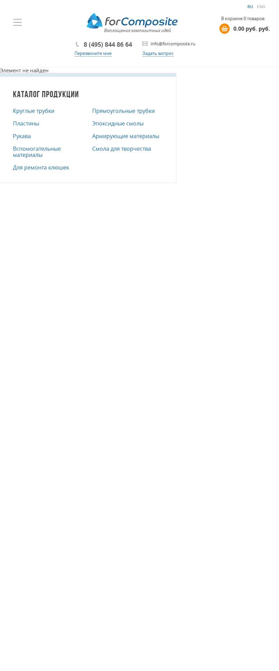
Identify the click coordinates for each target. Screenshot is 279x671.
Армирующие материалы (125, 136)
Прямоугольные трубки (123, 111)
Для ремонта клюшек (41, 167)
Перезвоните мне (93, 53)
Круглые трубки (33, 111)
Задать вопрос (158, 53)
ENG (261, 7)
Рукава (22, 136)
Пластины (26, 123)
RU (250, 7)
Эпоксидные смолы (118, 123)
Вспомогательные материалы (37, 152)
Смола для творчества (121, 148)
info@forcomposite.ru (173, 44)
